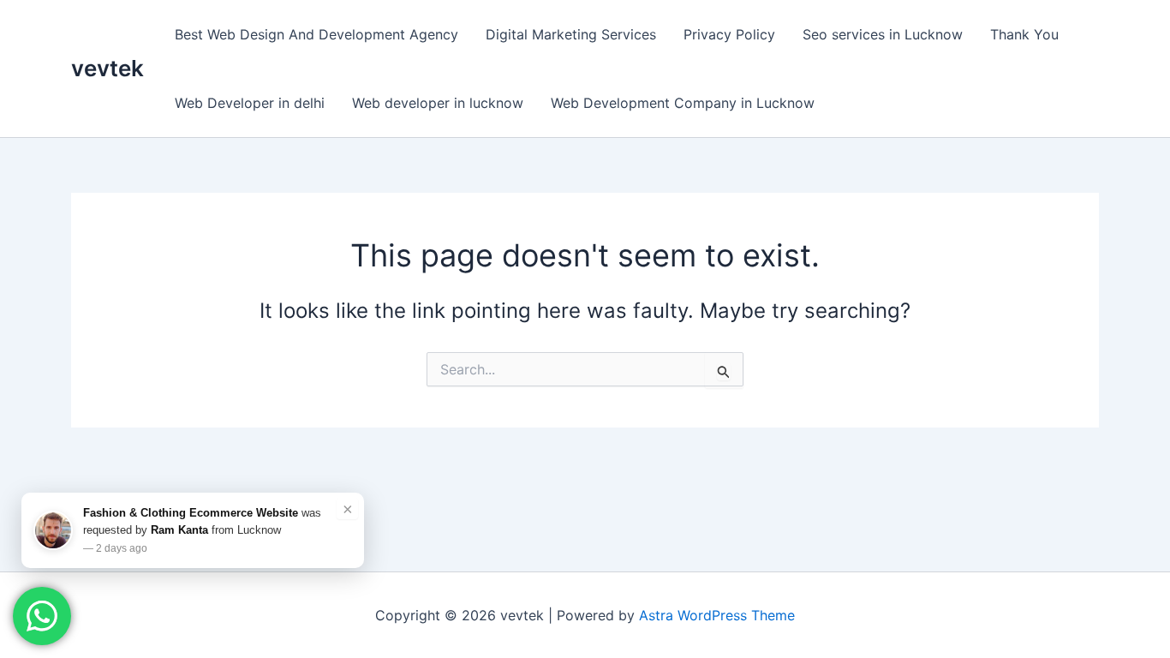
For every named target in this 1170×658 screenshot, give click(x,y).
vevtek (107, 68)
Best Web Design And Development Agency (316, 34)
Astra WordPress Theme (717, 615)
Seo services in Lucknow (883, 34)
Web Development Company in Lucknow (683, 102)
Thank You (1024, 34)
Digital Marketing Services (571, 34)
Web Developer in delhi (250, 102)
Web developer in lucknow (437, 102)
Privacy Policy (729, 34)
